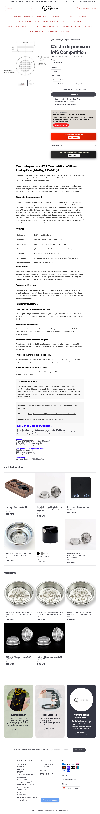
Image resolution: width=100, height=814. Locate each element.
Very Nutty (64, 391)
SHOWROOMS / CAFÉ (36, 32)
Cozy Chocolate (32, 389)
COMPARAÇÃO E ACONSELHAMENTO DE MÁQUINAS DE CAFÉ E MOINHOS (42, 22)
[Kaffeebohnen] (18, 699)
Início (52, 39)
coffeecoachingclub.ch (30, 445)
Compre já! (74, 94)
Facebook (27, 459)
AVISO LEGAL (22, 790)
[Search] (31, 8)
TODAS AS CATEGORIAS (26, 774)
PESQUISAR (21, 777)
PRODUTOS (21, 772)
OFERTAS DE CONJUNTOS (23, 17)
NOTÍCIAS (20, 767)
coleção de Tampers (23, 293)
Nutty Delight (45, 389)
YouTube (41, 459)
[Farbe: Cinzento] (42, 553)
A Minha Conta (22, 800)
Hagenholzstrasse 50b (29, 452)
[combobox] (18, 8)
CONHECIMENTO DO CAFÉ (18, 27)
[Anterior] (5, 83)
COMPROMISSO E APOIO (72, 27)
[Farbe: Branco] (46, 553)
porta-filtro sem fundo (56, 290)
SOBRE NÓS (65, 32)
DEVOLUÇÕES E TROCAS (26, 785)
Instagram (19, 459)
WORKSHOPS (52, 32)
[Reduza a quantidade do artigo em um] (53, 79)
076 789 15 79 (27, 441)
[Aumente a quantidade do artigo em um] (60, 79)
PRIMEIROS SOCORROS (25, 787)
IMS (14, 572)
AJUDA (35, 27)
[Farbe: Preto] (38, 553)
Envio (63, 84)
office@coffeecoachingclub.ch (49, 405)
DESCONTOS (41, 17)
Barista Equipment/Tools (72, 39)
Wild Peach (40, 394)
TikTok (34, 459)
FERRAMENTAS (79, 22)
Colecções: (59, 39)
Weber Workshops (75, 293)
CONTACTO (21, 795)
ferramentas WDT (35, 295)
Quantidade (55, 75)
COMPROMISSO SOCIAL (51, 27)
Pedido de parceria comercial (27, 797)
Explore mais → (61, 125)
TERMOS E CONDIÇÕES (25, 782)
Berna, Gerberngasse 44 (37, 414)
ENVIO (19, 792)
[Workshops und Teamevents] (81, 699)
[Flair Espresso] (50, 699)
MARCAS (88, 27)
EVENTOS (20, 769)
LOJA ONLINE (55, 17)
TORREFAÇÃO (81, 17)
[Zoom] (26, 58)
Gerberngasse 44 (26, 450)
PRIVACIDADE (22, 780)
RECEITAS (68, 17)
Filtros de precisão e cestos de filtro (62, 41)
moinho (48, 295)
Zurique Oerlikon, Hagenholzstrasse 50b (61, 414)
